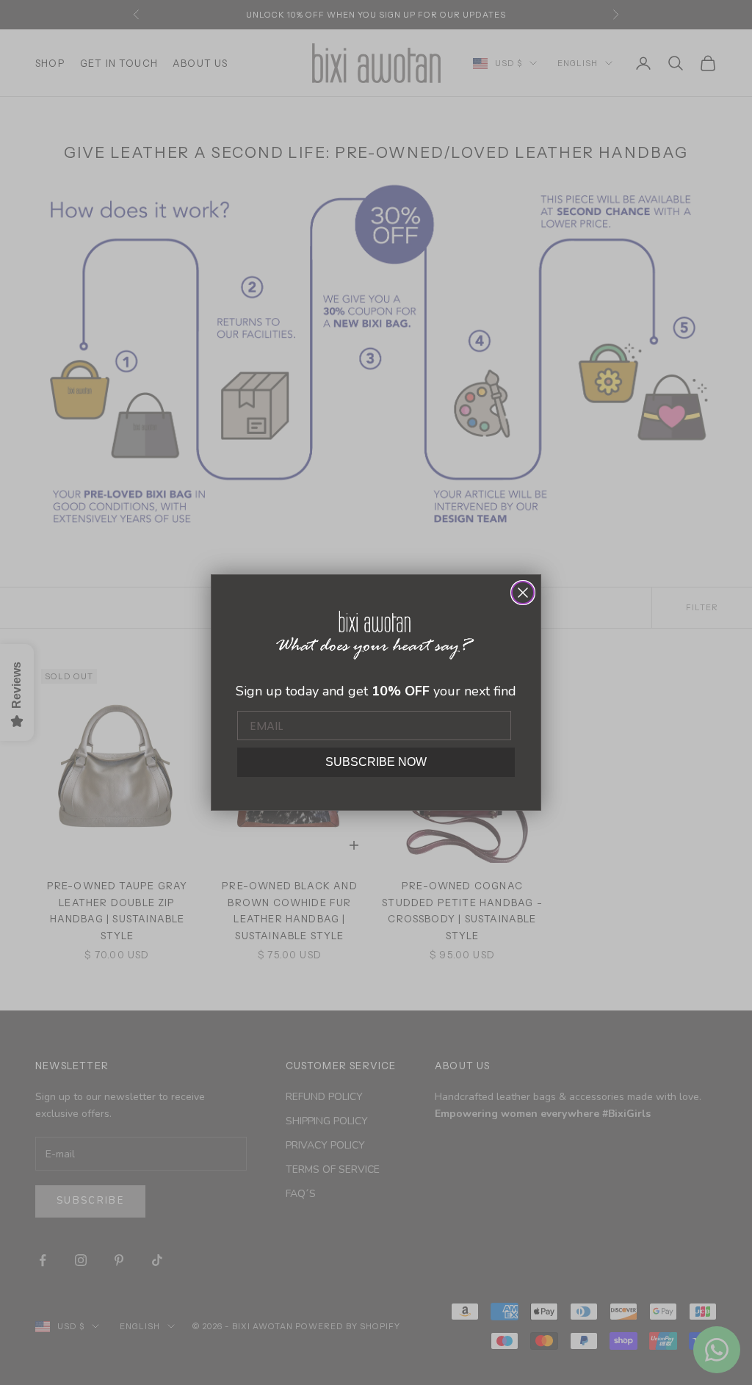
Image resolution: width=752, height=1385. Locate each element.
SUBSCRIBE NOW (376, 762)
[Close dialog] (523, 593)
